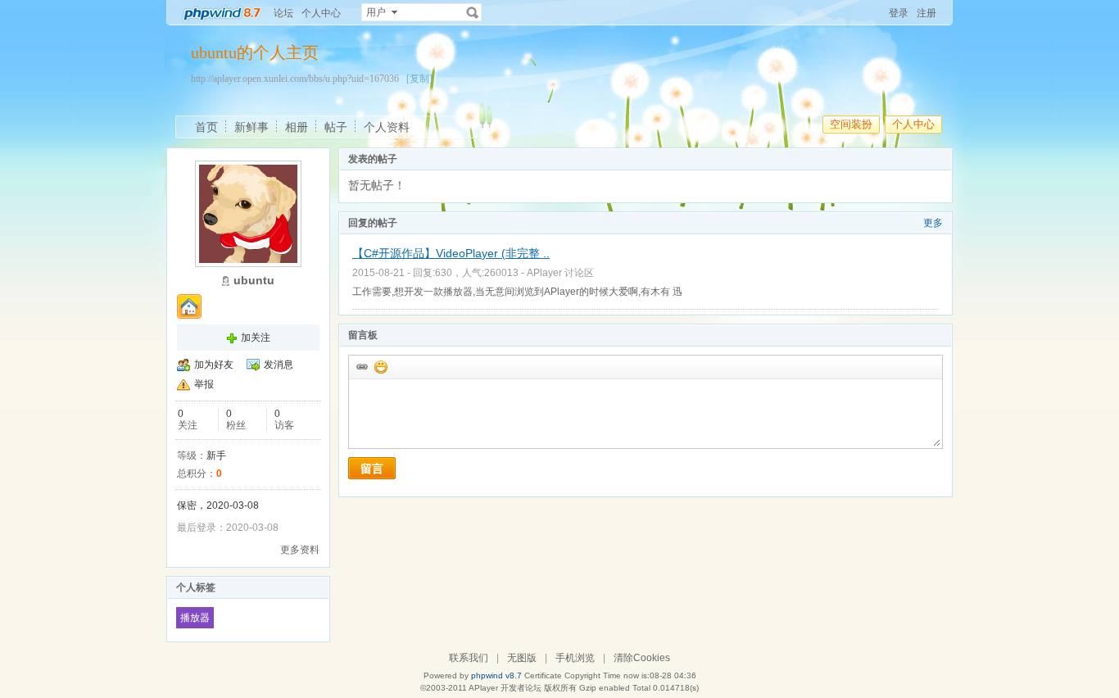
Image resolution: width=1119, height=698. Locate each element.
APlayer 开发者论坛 (505, 687)
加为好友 (213, 364)
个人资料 (387, 127)
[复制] (419, 78)
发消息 (278, 364)
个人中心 (321, 13)
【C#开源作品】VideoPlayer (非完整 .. (451, 253)
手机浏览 (575, 658)
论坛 (283, 13)
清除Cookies (642, 658)
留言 (371, 468)
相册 (296, 127)
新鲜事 (251, 127)
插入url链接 (361, 366)
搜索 (472, 12)
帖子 (335, 127)
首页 (206, 127)
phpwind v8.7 (496, 675)
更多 (933, 223)
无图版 (522, 658)
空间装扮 (851, 124)
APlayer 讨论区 (560, 273)
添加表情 (380, 366)
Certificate (543, 675)
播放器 (195, 617)
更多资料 (299, 549)
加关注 (255, 337)
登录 (898, 13)
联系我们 (468, 658)
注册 (926, 13)
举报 (204, 384)
